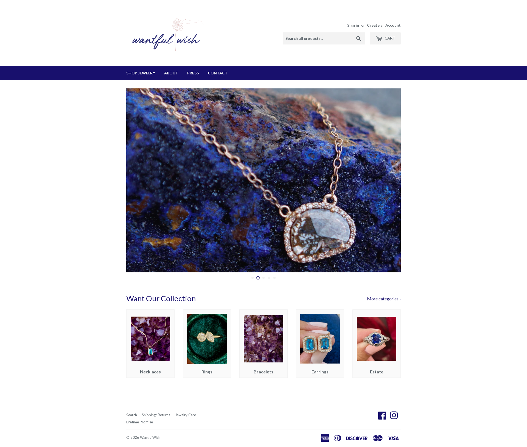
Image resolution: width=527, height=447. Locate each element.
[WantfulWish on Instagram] (394, 417)
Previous (138, 180)
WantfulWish (150, 437)
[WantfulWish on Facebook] (382, 417)
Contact (218, 73)
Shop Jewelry (140, 73)
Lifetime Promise (139, 422)
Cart (389, 38)
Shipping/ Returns (156, 415)
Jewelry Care (185, 415)
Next (389, 180)
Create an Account (384, 25)
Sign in (353, 25)
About (171, 73)
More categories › (384, 298)
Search (131, 415)
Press (193, 73)
